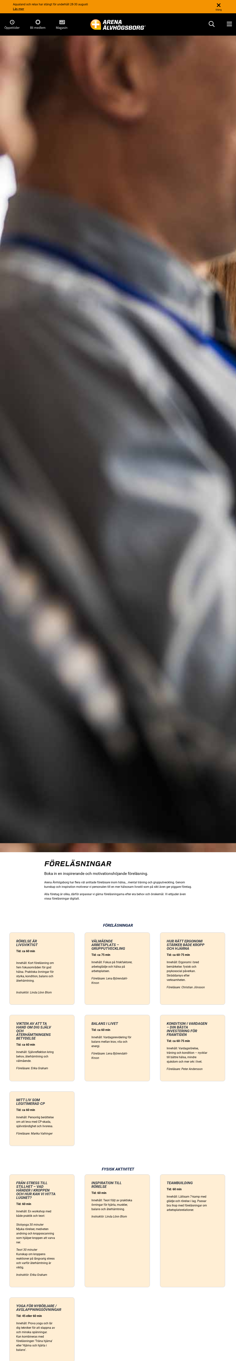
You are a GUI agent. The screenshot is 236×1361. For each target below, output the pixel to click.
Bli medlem (38, 28)
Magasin (61, 28)
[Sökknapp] (212, 24)
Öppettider (12, 28)
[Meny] (229, 24)
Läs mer (18, 9)
